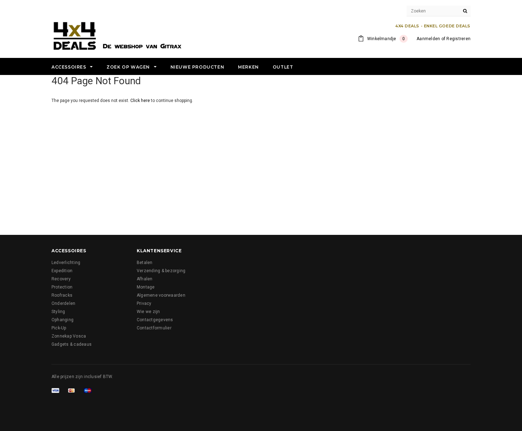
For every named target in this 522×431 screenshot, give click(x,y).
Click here (140, 100)
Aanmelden (428, 38)
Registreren (458, 38)
